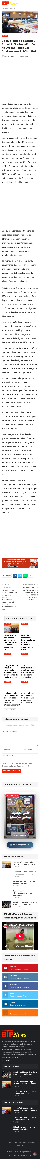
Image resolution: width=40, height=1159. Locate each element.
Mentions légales (19, 1142)
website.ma (27, 1155)
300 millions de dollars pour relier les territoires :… (24, 882)
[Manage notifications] (35, 1154)
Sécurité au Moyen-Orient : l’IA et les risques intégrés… (25, 903)
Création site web (14, 1155)
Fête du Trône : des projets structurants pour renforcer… (25, 863)
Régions (4, 36)
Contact (20, 1145)
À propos (7, 1142)
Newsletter (32, 1142)
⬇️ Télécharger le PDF (20, 844)
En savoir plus (6, 1060)
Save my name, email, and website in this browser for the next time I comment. (17, 765)
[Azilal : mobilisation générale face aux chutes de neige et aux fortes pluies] (28, 658)
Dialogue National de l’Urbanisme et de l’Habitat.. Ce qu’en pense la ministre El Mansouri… (30, 594)
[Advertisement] (20, 81)
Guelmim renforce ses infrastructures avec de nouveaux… (22, 893)
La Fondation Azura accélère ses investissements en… (24, 873)
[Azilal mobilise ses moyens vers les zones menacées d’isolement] (28, 686)
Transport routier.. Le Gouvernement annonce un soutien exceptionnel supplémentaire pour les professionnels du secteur (9, 599)
